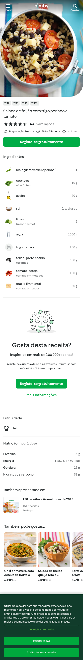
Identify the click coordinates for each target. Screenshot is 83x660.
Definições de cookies (41, 629)
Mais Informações (41, 395)
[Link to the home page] (41, 7)
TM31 (34, 103)
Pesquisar (75, 10)
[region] (41, 627)
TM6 (16, 103)
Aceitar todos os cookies (41, 652)
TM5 (24, 103)
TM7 (6, 103)
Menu (8, 10)
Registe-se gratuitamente (41, 142)
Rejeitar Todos (41, 640)
